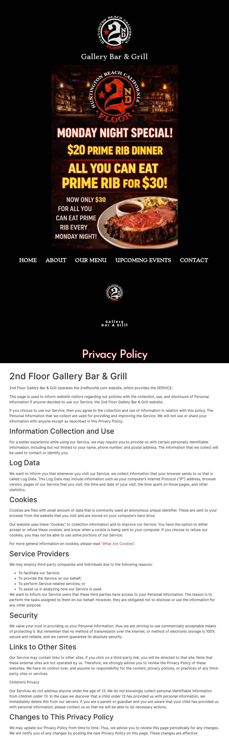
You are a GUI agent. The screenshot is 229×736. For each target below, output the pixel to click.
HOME (28, 260)
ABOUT (56, 260)
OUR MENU (90, 260)
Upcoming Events (143, 260)
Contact (194, 260)
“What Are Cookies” (117, 543)
